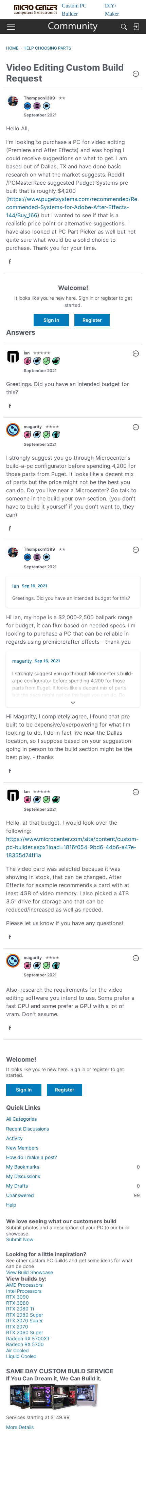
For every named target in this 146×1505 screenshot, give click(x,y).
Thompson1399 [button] (39, 97)
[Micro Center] (73, 26)
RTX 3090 (17, 1297)
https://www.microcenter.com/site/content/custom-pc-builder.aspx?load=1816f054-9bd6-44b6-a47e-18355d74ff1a (72, 847)
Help (11, 1205)
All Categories (21, 1119)
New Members (22, 1148)
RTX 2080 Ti (20, 1308)
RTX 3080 (17, 1303)
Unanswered (73, 1195)
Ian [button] (27, 352)
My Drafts (73, 1186)
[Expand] (73, 703)
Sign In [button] (51, 320)
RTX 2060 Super (24, 1332)
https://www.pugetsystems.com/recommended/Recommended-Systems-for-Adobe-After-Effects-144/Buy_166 (71, 207)
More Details (20, 1427)
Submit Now (19, 1239)
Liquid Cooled (21, 1356)
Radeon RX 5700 (25, 1344)
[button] (136, 74)
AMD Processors (24, 1285)
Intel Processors (23, 1291)
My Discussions (23, 1176)
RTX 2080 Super (24, 1315)
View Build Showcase (29, 1272)
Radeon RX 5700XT (28, 1338)
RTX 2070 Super (24, 1320)
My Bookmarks (73, 1167)
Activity (14, 1138)
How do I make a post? (31, 1157)
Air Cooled (17, 1350)
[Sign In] (136, 26)
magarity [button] (33, 426)
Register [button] (92, 320)
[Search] (124, 26)
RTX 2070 (17, 1326)
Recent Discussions (27, 1129)
